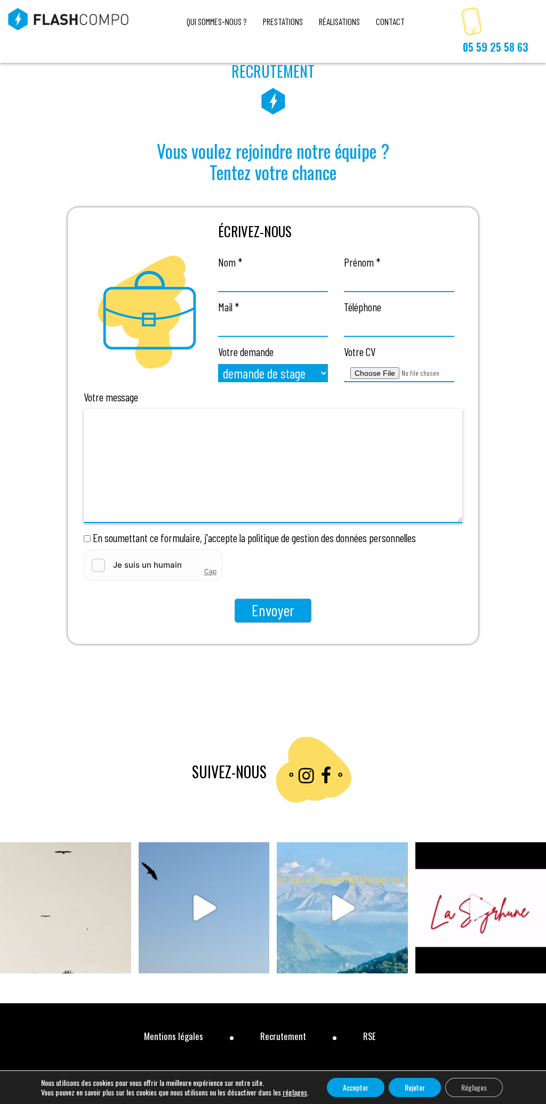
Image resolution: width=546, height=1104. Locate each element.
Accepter (355, 1087)
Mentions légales (173, 1036)
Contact (390, 21)
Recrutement (283, 1036)
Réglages (474, 1087)
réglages (295, 1092)
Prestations (283, 21)
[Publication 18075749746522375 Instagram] (204, 907)
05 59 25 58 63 (495, 47)
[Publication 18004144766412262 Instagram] (342, 907)
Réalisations (339, 21)
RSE (369, 1036)
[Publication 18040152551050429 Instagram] (65, 907)
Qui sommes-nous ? (217, 21)
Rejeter (415, 1087)
